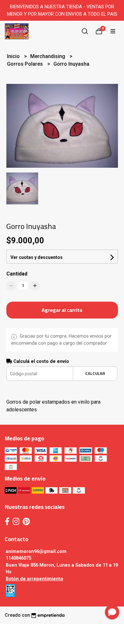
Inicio (14, 56)
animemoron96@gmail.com (36, 551)
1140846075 (18, 558)
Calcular (95, 373)
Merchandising (48, 56)
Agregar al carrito (62, 310)
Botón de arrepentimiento (34, 579)
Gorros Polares (25, 64)
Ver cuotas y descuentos (36, 257)
